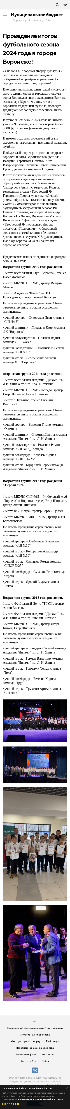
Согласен (10, 1104)
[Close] (67, 1088)
